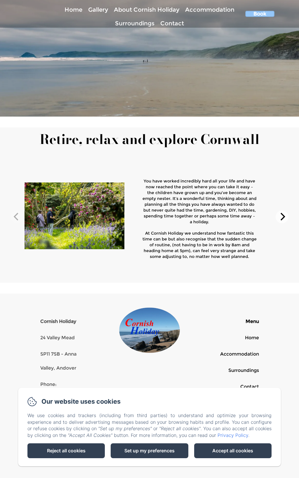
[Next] (282, 216)
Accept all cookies (232, 451)
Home (73, 9)
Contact (172, 23)
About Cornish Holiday (146, 9)
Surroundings (134, 23)
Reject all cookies (66, 451)
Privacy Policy (233, 435)
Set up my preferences (149, 451)
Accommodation (209, 9)
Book (259, 14)
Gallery (98, 9)
